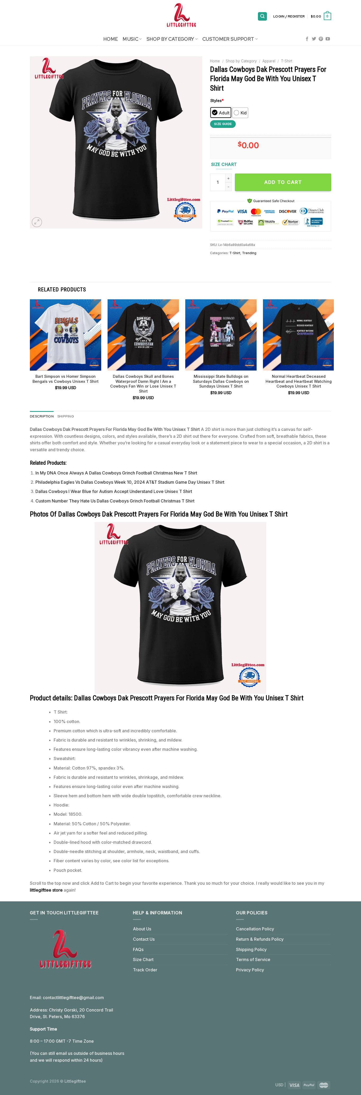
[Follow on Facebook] (307, 39)
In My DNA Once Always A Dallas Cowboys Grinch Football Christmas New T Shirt (116, 473)
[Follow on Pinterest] (321, 39)
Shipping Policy (251, 949)
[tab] (42, 416)
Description (42, 416)
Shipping (65, 416)
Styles (217, 100)
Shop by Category (241, 61)
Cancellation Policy (255, 928)
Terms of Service (253, 959)
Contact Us (144, 939)
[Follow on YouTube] (328, 39)
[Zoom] (37, 222)
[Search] (262, 16)
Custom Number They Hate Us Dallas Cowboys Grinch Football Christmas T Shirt (115, 501)
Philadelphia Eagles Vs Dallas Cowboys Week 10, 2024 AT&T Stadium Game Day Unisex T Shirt (129, 482)
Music (130, 39)
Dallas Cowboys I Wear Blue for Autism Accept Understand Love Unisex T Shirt (113, 491)
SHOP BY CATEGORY (170, 39)
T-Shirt (286, 61)
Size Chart (143, 959)
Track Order (145, 969)
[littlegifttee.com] (180, 16)
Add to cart (283, 182)
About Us (142, 928)
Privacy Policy (250, 969)
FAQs (138, 949)
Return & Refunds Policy (260, 939)
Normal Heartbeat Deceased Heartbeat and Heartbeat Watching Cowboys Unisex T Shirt (299, 381)
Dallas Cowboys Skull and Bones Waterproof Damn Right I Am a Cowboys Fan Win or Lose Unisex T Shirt (143, 383)
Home (110, 39)
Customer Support (228, 39)
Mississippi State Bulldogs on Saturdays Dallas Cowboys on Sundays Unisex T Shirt (221, 381)
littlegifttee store (46, 890)
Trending (249, 253)
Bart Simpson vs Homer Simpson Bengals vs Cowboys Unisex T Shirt (66, 379)
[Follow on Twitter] (314, 39)
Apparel (268, 61)
